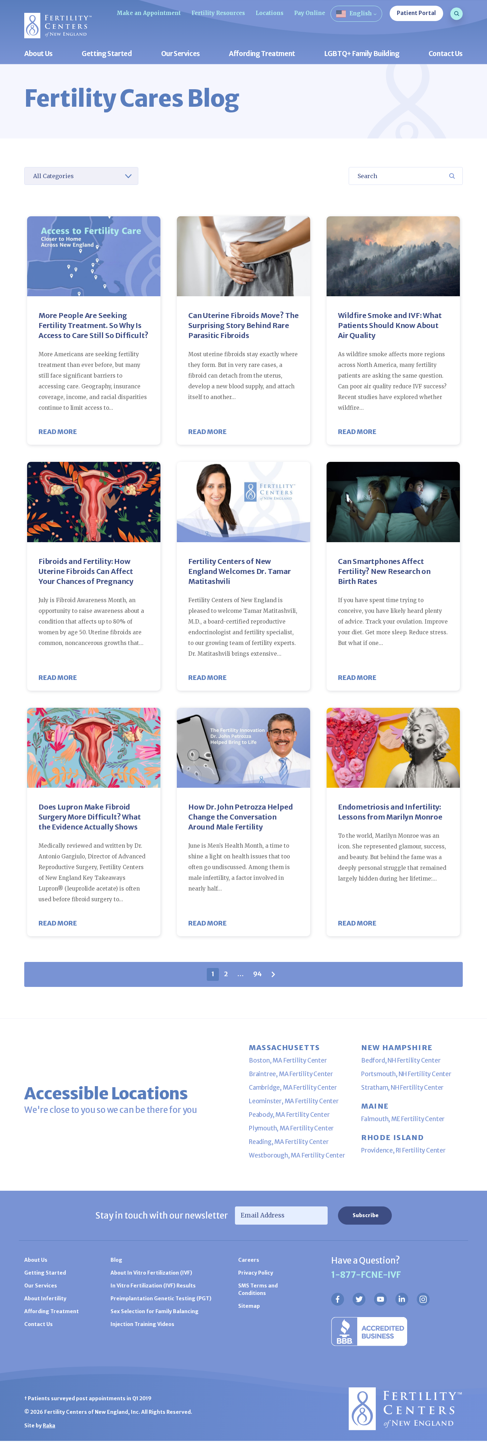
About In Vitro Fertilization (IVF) (151, 1273)
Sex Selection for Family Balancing (155, 1311)
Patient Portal (416, 13)
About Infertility (45, 1298)
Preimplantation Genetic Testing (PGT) (161, 1298)
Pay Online (309, 13)
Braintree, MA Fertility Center (291, 1074)
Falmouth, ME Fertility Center (403, 1119)
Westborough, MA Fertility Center (297, 1155)
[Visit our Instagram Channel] (423, 1299)
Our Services (180, 54)
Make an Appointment (149, 13)
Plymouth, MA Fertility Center (291, 1128)
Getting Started (107, 54)
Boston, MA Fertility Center (288, 1060)
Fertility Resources (218, 13)
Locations (269, 13)
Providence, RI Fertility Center (403, 1150)
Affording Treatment (262, 54)
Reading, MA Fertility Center (288, 1142)
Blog (116, 1260)
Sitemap (249, 1306)
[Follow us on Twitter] (359, 1299)
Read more (58, 432)
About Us (38, 54)
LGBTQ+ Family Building (362, 54)
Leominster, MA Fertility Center (294, 1101)
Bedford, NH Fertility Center (400, 1060)
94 (257, 974)
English (360, 13)
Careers (248, 1260)
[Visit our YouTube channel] (380, 1299)
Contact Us (446, 54)
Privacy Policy (255, 1273)
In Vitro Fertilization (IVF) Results (153, 1285)
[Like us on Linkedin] (401, 1299)
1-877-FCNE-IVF (366, 1274)
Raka (49, 1425)
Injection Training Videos (142, 1324)
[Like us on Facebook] (337, 1299)
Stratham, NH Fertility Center (402, 1087)
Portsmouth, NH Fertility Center (406, 1074)
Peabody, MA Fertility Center (289, 1115)
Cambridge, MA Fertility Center (293, 1087)
